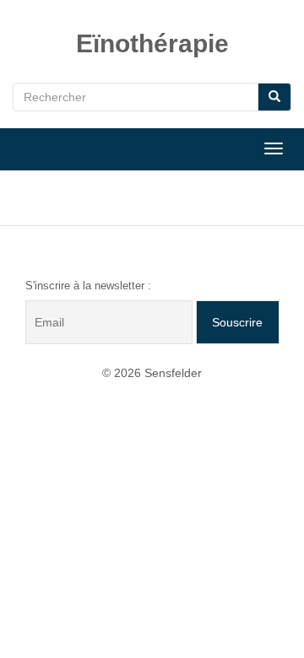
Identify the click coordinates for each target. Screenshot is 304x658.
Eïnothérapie (152, 43)
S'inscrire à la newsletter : (88, 286)
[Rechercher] (274, 97)
